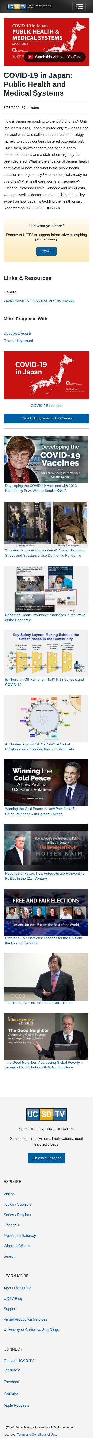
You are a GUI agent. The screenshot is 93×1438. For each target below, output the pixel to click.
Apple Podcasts (16, 1405)
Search (9, 1256)
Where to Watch (17, 1246)
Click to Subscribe (46, 1158)
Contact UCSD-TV (19, 1361)
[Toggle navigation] (79, 6)
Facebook (12, 1382)
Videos (9, 1194)
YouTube (11, 1393)
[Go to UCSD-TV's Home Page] (29, 6)
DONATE (46, 251)
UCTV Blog (13, 1298)
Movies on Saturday (20, 1235)
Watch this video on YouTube (54, 58)
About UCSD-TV (17, 1288)
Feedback (12, 1370)
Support (10, 1309)
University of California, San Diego (31, 1330)
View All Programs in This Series (46, 418)
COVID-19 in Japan (46, 405)
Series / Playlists (17, 1215)
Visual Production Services (25, 1319)
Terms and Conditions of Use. (37, 1434)
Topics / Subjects (17, 1204)
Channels (11, 1225)
